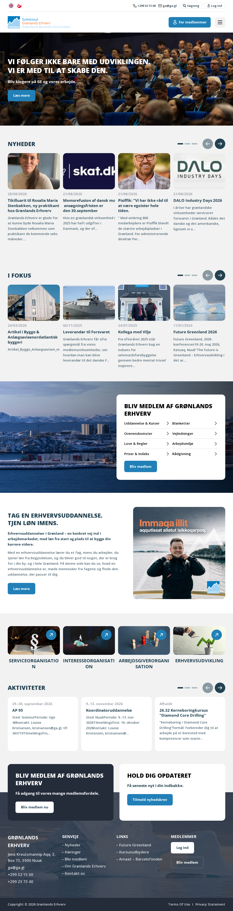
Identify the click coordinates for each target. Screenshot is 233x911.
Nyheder (73, 845)
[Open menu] (220, 22)
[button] (180, 143)
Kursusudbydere (134, 852)
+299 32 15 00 (20, 874)
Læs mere (21, 95)
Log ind (182, 847)
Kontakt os (75, 873)
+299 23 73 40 (20, 881)
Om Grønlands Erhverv (85, 866)
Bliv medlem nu (34, 807)
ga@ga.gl (16, 867)
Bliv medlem (141, 466)
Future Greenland (135, 845)
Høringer (73, 852)
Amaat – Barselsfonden (140, 859)
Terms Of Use (179, 904)
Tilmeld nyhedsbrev (150, 799)
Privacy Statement (210, 904)
